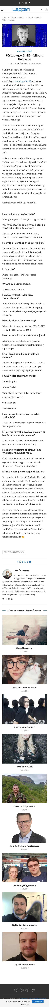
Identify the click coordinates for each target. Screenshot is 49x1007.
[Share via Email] (30, 562)
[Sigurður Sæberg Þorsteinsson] (24, 828)
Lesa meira (25, 1005)
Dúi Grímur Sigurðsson (24, 806)
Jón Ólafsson (21, 63)
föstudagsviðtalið (14, 552)
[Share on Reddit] (27, 562)
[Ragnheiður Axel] (24, 749)
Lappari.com (24, 998)
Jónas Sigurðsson (24, 648)
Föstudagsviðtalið (17, 18)
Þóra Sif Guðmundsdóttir (24, 687)
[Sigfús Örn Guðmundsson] (24, 907)
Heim (4, 18)
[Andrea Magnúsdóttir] (24, 709)
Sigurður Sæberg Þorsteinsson (24, 846)
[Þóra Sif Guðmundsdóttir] (24, 669)
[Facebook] (19, 3)
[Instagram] (26, 3)
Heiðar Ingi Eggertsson (24, 885)
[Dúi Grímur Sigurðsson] (24, 788)
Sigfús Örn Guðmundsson (24, 925)
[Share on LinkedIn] (25, 562)
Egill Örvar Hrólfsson (25, 965)
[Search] (42, 9)
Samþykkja (38, 1001)
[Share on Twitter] (20, 562)
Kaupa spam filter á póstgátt (37, 998)
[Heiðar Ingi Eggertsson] (24, 867)
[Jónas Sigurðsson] (24, 630)
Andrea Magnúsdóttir (24, 727)
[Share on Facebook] (17, 562)
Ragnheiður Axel (25, 767)
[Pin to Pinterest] (22, 562)
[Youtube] (29, 3)
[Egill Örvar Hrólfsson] (24, 946)
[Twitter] (22, 3)
